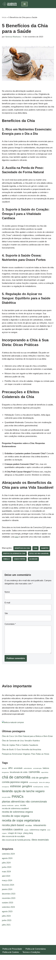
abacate (4, 768)
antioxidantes (28, 768)
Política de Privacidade (12, 949)
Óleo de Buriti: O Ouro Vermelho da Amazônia (21, 749)
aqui (16, 537)
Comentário (10, 624)
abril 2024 (6, 876)
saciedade (33, 559)
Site (6, 613)
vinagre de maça (15, 833)
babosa (46, 768)
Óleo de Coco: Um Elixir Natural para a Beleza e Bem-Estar (27, 736)
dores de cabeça (44, 782)
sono (48, 830)
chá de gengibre (40, 777)
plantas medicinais (8, 805)
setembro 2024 (8, 854)
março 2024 (7, 880)
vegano (4, 833)
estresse (15, 786)
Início (4, 17)
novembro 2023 (8, 898)
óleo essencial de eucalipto (13, 836)
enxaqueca (5, 786)
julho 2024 (6, 863)
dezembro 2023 (8, 894)
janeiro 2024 (7, 889)
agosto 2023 (7, 911)
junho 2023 (6, 920)
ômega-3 (6, 559)
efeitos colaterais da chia (14, 553)
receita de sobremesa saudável (15, 808)
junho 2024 (6, 867)
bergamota (5, 772)
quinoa (17, 805)
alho (10, 768)
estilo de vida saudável (39, 553)
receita (23, 805)
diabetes (44, 548)
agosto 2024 (7, 858)
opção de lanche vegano (29, 791)
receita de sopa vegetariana (21, 820)
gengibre (27, 786)
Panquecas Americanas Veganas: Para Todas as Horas (25, 754)
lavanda (7, 791)
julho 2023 (6, 916)
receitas (28, 825)
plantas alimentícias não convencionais (24, 801)
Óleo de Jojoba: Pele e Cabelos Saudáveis (20, 745)
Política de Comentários (36, 949)
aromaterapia (37, 768)
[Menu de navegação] (24, 4)
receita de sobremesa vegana (17, 812)
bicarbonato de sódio (18, 772)
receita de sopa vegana (15, 815)
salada (26, 830)
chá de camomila (16, 777)
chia (35, 548)
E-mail (7, 602)
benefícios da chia (22, 548)
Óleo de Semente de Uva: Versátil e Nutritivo (21, 740)
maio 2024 (6, 871)
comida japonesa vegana (15, 782)
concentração (33, 782)
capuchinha (44, 772)
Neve (18, 957)
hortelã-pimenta (38, 786)
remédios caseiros (12, 829)
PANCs (17, 797)
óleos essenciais (40, 839)
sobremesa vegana (38, 830)
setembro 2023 (8, 907)
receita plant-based (13, 825)
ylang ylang (28, 833)
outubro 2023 (7, 902)
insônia (46, 786)
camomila (34, 772)
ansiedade (18, 768)
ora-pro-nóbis (6, 797)
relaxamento (39, 825)
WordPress (35, 957)
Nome (7, 592)
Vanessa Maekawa (13, 37)
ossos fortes (19, 559)
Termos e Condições (31, 952)
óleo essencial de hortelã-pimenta (16, 840)
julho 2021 (6, 925)
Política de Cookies (10, 952)
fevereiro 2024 (8, 885)
